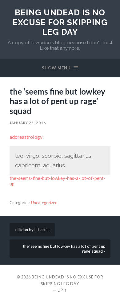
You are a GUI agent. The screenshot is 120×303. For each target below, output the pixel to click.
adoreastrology (26, 137)
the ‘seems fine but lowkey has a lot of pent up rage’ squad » (64, 249)
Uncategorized (44, 202)
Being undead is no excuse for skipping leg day (60, 22)
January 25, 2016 (28, 122)
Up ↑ (62, 290)
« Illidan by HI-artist (32, 229)
